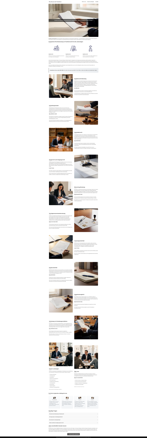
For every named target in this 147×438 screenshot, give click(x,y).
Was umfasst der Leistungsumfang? (54, 419)
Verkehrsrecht (85, 54)
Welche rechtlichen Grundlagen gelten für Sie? (56, 422)
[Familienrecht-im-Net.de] (55, 2)
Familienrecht (68, 54)
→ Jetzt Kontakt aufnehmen (73, 434)
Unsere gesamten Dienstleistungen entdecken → (55, 389)
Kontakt (96, 1)
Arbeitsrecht (51, 54)
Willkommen (84, 1)
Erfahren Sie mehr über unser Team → (79, 386)
